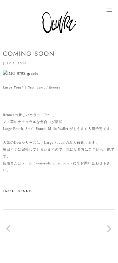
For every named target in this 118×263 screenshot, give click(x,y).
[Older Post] (109, 231)
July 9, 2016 (15, 63)
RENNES (26, 191)
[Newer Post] (9, 231)
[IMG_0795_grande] (20, 74)
